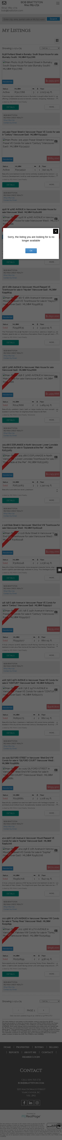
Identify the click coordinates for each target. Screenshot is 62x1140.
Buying (39, 1047)
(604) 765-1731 (9, 120)
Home (7, 1047)
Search (53, 19)
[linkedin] (31, 1103)
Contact (47, 1052)
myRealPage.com (31, 1117)
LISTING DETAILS (10, 107)
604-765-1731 (31, 5)
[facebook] (24, 1103)
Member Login (31, 1057)
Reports (14, 1052)
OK (31, 251)
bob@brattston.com (31, 1083)
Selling (53, 1047)
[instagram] (37, 1103)
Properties (22, 1047)
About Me (30, 1052)
